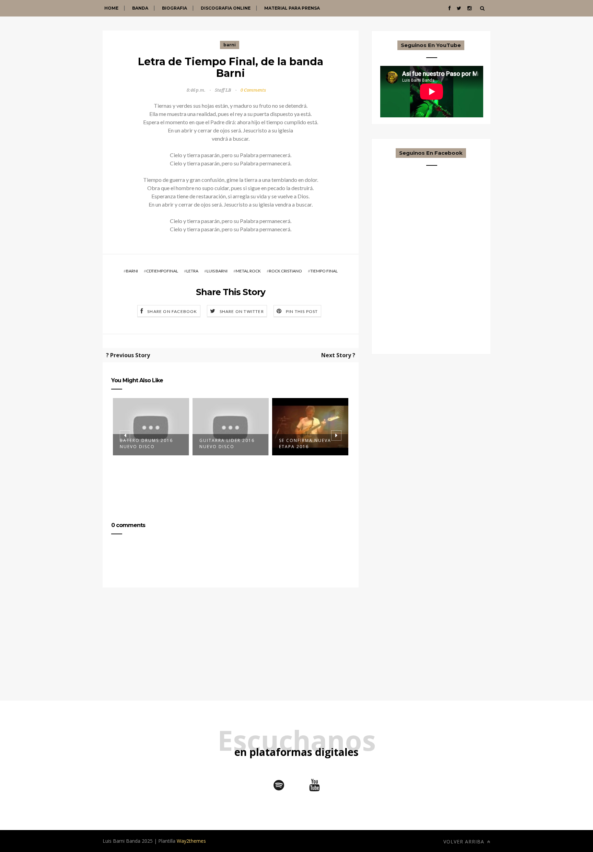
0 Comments (253, 90)
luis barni (217, 270)
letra (192, 270)
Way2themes (191, 841)
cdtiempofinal (162, 270)
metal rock (248, 270)
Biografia (174, 8)
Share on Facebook (172, 311)
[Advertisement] (231, 653)
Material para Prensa (292, 8)
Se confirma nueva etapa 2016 (305, 443)
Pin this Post (302, 311)
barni (229, 44)
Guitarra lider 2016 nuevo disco (227, 443)
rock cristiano (285, 270)
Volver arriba (464, 841)
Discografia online (226, 8)
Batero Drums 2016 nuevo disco (146, 443)
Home (111, 8)
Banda (140, 8)
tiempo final (324, 270)
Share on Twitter (242, 311)
